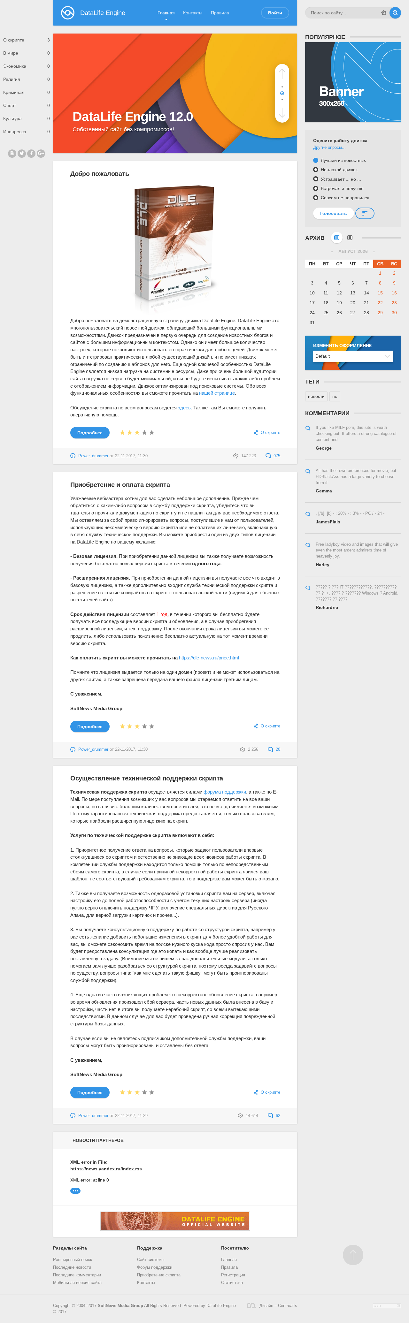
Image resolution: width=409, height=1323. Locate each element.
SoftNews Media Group (120, 1306)
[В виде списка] (350, 237)
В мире (26, 53)
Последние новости (72, 1267)
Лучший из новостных (343, 160)
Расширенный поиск (72, 1260)
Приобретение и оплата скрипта (120, 484)
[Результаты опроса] (364, 213)
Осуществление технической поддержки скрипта (146, 778)
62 (277, 1116)
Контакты (192, 12)
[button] (282, 74)
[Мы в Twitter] (22, 153)
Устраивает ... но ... (340, 179)
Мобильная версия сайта (77, 1283)
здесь (184, 407)
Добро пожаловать (99, 173)
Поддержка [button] (149, 1248)
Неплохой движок (339, 169)
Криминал (26, 92)
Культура (26, 118)
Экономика (26, 66)
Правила (220, 12)
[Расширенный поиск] (384, 13)
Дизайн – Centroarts (278, 1306)
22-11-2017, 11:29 (131, 1116)
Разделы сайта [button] (70, 1248)
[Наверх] (353, 1255)
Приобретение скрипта (159, 1275)
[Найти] (395, 13)
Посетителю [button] (235, 1248)
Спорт (26, 105)
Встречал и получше (342, 188)
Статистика (232, 1283)
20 (277, 749)
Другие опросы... (329, 147)
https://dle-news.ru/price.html (209, 657)
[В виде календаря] (337, 237)
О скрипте (26, 39)
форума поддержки (225, 792)
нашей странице (217, 393)
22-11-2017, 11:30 (131, 456)
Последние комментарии (77, 1275)
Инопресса (26, 131)
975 (276, 456)
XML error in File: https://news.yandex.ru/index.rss (102, 1165)
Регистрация (233, 1275)
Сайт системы (150, 1260)
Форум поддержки (154, 1267)
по (334, 396)
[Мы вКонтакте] (12, 153)
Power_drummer (93, 456)
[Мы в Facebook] (31, 153)
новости (316, 396)
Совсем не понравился (344, 197)
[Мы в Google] (41, 153)
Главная (166, 12)
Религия (26, 79)
